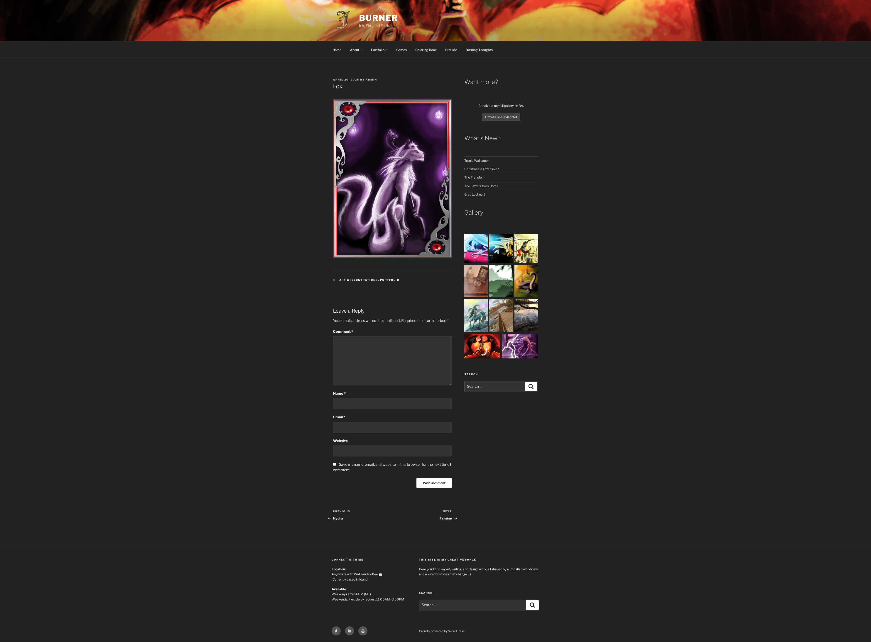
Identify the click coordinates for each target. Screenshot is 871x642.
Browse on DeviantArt (501, 117)
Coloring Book (426, 50)
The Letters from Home (481, 186)
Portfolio (377, 50)
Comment (343, 331)
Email (339, 417)
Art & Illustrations (358, 280)
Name (339, 393)
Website (340, 441)
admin (371, 79)
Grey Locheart (474, 194)
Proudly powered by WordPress (442, 631)
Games (401, 50)
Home (337, 50)
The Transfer (473, 177)
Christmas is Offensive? (481, 169)
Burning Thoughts (479, 50)
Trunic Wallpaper (476, 160)
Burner (378, 18)
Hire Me (451, 50)
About (354, 50)
